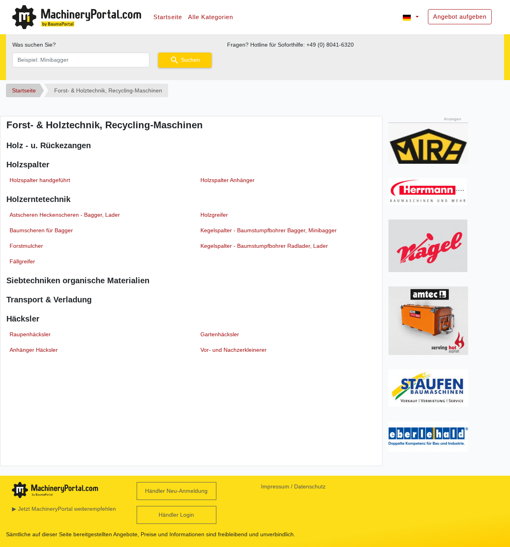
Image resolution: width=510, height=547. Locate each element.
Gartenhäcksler (219, 334)
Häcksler (22, 318)
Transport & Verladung (49, 299)
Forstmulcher (26, 246)
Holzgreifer (214, 215)
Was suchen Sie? (34, 44)
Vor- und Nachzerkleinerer (233, 350)
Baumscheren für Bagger (41, 230)
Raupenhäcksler (30, 334)
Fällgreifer (22, 261)
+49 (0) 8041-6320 (330, 44)
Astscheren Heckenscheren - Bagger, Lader (65, 215)
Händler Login (176, 515)
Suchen (185, 60)
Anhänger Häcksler (34, 350)
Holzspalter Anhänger (227, 180)
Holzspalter (27, 164)
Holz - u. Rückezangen (48, 145)
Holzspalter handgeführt (40, 180)
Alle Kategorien (210, 17)
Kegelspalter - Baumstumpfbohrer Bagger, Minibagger (268, 230)
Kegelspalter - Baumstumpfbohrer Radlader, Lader (264, 246)
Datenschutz (310, 486)
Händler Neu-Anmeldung (176, 491)
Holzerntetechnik (38, 199)
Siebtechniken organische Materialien (77, 280)
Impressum (275, 486)
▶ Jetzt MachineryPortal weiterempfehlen (64, 509)
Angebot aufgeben (459, 16)
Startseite (167, 17)
